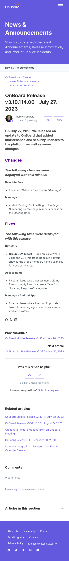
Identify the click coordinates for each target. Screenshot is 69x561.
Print (48, 119)
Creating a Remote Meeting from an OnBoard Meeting (32, 431)
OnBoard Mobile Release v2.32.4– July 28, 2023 (34, 338)
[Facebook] (6, 320)
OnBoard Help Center (18, 77)
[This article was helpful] (29, 375)
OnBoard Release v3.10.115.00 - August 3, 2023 (34, 423)
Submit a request (48, 390)
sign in (17, 489)
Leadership (29, 531)
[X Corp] (11, 320)
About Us (13, 531)
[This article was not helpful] (39, 375)
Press (43, 531)
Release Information (21, 85)
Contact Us (35, 537)
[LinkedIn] (15, 320)
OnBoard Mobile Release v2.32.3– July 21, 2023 (35, 351)
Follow (59, 119)
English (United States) (41, 543)
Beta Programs (16, 537)
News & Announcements (19, 67)
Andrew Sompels (24, 116)
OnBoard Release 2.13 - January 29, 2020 (30, 440)
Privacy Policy (15, 543)
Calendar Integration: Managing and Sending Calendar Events (32, 448)
